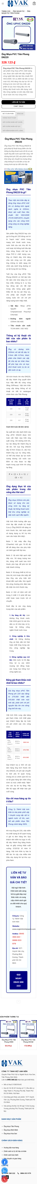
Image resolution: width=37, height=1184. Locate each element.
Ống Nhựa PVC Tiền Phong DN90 (9, 1041)
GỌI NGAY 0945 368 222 (18, 980)
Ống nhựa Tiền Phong (11, 1126)
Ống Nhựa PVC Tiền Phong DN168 (28, 1041)
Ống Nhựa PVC (19, 11)
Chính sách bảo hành (11, 1155)
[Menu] (3, 3)
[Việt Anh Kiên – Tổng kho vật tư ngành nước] (18, 3)
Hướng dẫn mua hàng (11, 1148)
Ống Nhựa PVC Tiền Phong (16, 12)
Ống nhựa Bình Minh (11, 1130)
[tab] (8, 113)
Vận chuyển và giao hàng (12, 1159)
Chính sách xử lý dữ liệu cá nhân (15, 1151)
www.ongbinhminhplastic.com (24, 929)
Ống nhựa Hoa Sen (10, 1134)
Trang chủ (6, 11)
